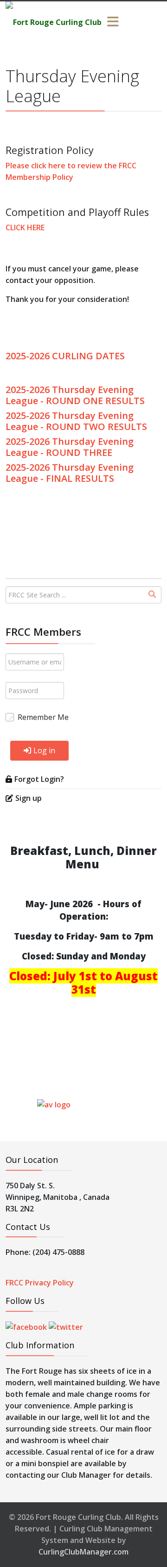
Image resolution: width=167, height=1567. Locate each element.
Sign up (28, 798)
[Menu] (113, 22)
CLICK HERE (25, 227)
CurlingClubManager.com (83, 1552)
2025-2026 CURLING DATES (65, 356)
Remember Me (43, 717)
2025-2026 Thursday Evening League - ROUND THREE (70, 447)
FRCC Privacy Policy (40, 1283)
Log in (44, 750)
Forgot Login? (39, 779)
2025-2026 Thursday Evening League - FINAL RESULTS (70, 473)
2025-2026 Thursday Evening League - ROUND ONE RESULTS (75, 395)
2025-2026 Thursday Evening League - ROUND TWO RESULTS (76, 421)
